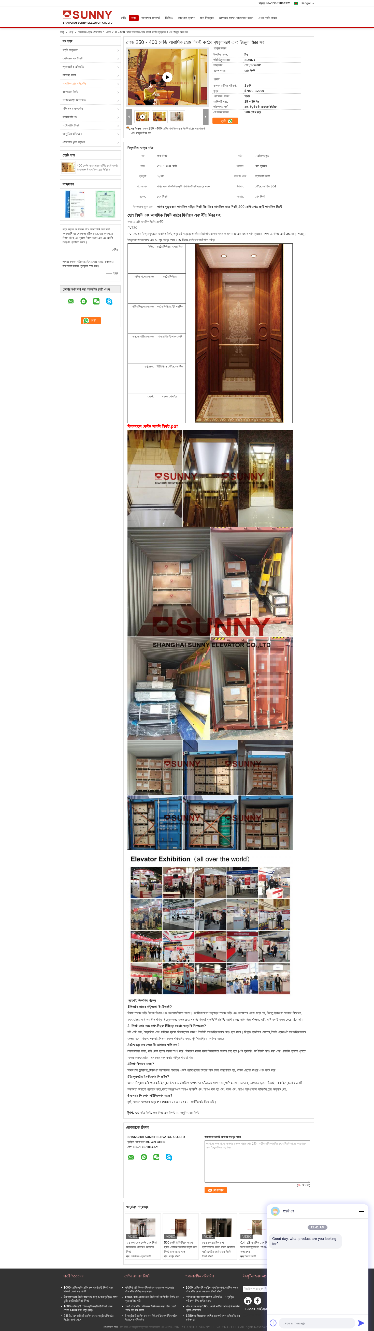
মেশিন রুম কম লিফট (72, 58)
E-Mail (250, 1309)
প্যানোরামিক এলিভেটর (73, 67)
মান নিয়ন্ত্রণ (206, 18)
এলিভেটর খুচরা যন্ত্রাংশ (74, 142)
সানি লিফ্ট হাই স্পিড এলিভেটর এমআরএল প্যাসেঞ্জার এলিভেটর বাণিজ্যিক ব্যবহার (149, 1289)
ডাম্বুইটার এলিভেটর (72, 134)
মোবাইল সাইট (253, 1315)
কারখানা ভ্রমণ (186, 18)
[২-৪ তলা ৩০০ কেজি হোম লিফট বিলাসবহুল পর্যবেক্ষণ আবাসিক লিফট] (143, 1227)
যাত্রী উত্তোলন (70, 50)
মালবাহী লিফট (69, 75)
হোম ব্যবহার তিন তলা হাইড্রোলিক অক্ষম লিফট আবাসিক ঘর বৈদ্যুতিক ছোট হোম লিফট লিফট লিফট (218, 1249)
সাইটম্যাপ (263, 1309)
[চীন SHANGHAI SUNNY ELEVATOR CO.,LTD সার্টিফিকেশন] (75, 204)
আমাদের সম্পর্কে (150, 18)
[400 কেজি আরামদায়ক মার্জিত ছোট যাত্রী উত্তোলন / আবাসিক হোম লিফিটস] (68, 167)
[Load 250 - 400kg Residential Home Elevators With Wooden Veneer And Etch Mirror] (159, 116)
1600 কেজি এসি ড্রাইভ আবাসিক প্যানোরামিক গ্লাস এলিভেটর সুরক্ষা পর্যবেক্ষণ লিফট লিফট (212, 1289)
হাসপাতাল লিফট (70, 92)
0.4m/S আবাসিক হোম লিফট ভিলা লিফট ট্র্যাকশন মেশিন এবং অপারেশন (255, 1247)
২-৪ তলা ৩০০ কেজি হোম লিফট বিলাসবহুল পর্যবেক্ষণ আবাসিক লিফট (141, 1247)
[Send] (361, 1322)
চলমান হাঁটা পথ (70, 117)
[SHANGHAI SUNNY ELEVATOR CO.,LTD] (129, 117)
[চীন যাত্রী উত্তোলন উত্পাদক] (89, 17)
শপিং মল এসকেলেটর (73, 108)
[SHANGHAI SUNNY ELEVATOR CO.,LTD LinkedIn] (248, 1302)
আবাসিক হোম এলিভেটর (90, 32)
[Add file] (273, 1322)
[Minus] (361, 1211)
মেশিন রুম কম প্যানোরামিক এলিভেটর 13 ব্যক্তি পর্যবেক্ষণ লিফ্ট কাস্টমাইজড (210, 1299)
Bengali (306, 3)
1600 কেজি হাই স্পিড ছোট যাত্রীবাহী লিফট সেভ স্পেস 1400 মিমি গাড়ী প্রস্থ (88, 1308)
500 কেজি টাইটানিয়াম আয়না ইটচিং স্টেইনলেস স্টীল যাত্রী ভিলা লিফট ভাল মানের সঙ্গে (180, 1247)
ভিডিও (169, 18)
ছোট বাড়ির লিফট (143, 1113)
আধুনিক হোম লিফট (189, 1113)
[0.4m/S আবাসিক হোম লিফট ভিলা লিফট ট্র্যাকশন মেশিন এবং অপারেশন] (257, 1227)
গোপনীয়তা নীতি (110, 1327)
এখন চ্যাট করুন (267, 18)
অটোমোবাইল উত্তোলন (74, 100)
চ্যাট (224, 121)
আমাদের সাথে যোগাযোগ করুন (236, 18)
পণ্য (133, 18)
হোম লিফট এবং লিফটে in (165, 1113)
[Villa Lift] (167, 77)
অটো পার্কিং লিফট (71, 125)
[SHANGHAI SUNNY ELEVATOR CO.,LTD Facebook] (258, 1302)
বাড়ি (123, 18)
